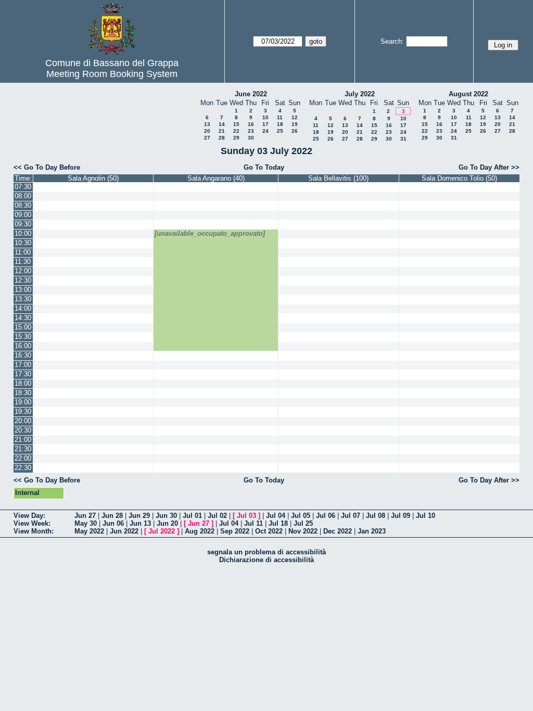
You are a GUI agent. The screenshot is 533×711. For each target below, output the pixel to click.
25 (280, 131)
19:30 (23, 411)
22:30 (23, 468)
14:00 (23, 308)
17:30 (23, 374)
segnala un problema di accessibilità (266, 552)
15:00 (23, 327)
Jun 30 (166, 515)
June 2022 (251, 94)
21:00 (23, 439)
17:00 (23, 365)
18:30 (23, 393)
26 (294, 131)
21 (222, 131)
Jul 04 (275, 515)
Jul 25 (303, 523)
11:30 (23, 261)
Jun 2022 (124, 531)
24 (265, 131)
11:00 (23, 252)
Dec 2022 (337, 531)
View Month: (34, 531)
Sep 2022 (234, 531)
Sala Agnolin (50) (93, 178)
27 (207, 138)
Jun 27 (85, 515)
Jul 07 (350, 515)
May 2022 (89, 531)
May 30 (85, 523)
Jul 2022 (161, 531)
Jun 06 (113, 523)
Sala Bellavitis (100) (338, 178)
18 (280, 124)
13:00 (23, 290)
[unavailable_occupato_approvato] (210, 233)
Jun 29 (139, 515)
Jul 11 (253, 523)
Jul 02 (217, 515)
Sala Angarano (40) (216, 178)
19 (294, 124)
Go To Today (264, 167)
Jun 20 (167, 523)
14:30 (23, 318)
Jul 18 (278, 523)
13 (207, 124)
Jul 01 (192, 515)
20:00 (23, 421)
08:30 (23, 205)
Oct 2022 (269, 531)
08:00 (23, 196)
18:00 (23, 383)
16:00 (23, 346)
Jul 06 (325, 515)
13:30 (23, 299)
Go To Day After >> (489, 167)
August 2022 (468, 94)
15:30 (23, 336)
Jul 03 (246, 515)
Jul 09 (400, 515)
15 (236, 124)
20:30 (23, 430)
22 (236, 131)
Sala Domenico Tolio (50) (459, 178)
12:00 (23, 271)
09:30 (23, 224)
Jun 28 (112, 515)
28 (222, 138)
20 (207, 131)
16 (251, 124)
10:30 (23, 243)
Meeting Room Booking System (111, 74)
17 (265, 124)
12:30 (23, 280)
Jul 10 (425, 515)
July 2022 (360, 94)
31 (403, 139)
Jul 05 (300, 515)
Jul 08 (375, 515)
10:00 (23, 233)
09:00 (23, 215)
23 (251, 131)
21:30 (23, 449)
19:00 (23, 402)
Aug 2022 (199, 531)
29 (236, 138)
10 (265, 117)
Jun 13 (140, 523)
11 (280, 117)
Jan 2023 (372, 531)
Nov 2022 (303, 531)
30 (251, 138)
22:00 (23, 458)
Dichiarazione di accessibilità (266, 560)
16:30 (23, 355)
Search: (392, 41)
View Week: (32, 523)
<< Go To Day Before (47, 167)
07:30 (23, 187)
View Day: (29, 515)
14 (222, 124)
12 (294, 117)
